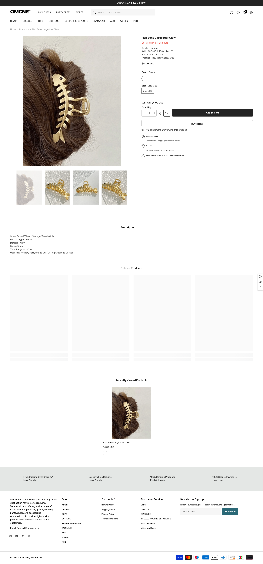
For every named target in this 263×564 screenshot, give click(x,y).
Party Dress (63, 12)
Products (24, 29)
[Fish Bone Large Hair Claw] (131, 413)
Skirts (79, 12)
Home (13, 29)
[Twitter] (29, 536)
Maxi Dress (44, 12)
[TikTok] (17, 536)
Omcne (154, 48)
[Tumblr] (23, 536)
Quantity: (146, 107)
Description (128, 227)
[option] (71, 101)
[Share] (161, 113)
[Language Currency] (251, 12)
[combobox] (125, 12)
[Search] (123, 12)
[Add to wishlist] (166, 113)
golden (105, 453)
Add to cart (212, 112)
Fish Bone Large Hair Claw (116, 442)
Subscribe (230, 511)
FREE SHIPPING (138, 3)
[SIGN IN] (231, 12)
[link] (39, 355)
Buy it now (197, 124)
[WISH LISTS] (238, 12)
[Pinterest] (10, 536)
